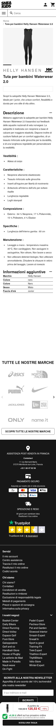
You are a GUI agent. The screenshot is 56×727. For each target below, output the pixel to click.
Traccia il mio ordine (13, 564)
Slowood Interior (38, 631)
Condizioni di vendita (14, 590)
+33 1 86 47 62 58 (28, 468)
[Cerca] (11, 13)
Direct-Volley (9, 631)
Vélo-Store (35, 661)
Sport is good (36, 643)
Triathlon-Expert (38, 654)
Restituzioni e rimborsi (14, 593)
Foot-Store (8, 639)
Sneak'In (34, 639)
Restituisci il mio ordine (15, 567)
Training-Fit (35, 646)
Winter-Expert (36, 665)
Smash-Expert (37, 635)
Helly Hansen (22, 70)
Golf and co (8, 646)
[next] (54, 397)
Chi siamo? (8, 582)
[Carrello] (52, 4)
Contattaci (28, 458)
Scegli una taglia (28, 722)
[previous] (2, 397)
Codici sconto (10, 571)
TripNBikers (35, 657)
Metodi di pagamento (14, 601)
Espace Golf (9, 635)
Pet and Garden (38, 628)
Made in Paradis (11, 661)
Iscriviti (28, 700)
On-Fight (7, 669)
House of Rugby (11, 654)
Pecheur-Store (37, 624)
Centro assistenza (12, 560)
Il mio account (10, 556)
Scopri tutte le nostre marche (28, 431)
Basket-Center (10, 620)
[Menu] (3, 13)
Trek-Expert (35, 650)
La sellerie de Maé (12, 657)
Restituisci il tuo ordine (28, 516)
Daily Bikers (9, 624)
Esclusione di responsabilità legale (21, 597)
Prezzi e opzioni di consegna (18, 605)
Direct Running (10, 628)
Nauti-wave (8, 665)
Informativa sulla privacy (15, 608)
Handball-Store (10, 650)
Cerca (17, 13)
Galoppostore (9, 643)
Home (6, 20)
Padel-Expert (36, 620)
